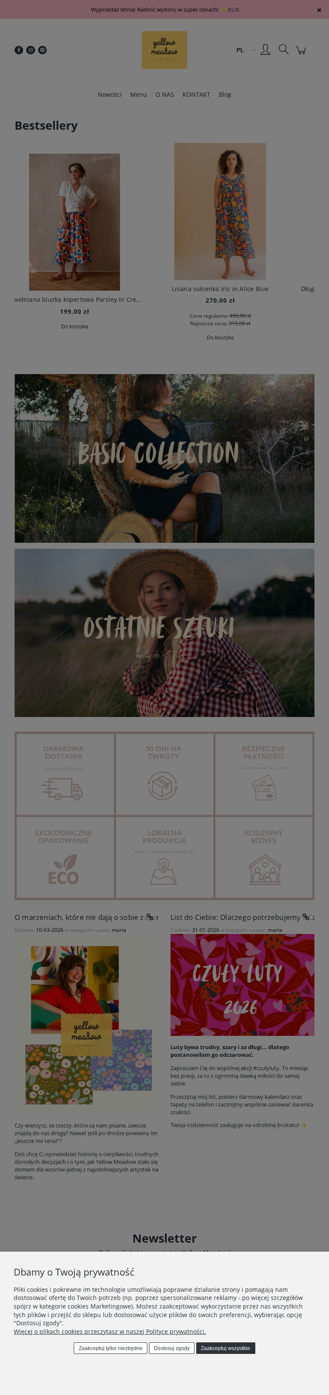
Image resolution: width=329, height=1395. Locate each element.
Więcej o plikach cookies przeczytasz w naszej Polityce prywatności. (110, 1331)
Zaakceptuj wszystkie (225, 1348)
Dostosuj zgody (172, 1348)
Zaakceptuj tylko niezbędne (111, 1348)
